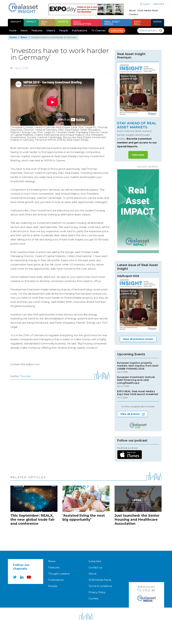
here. (37, 364)
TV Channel (98, 30)
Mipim (157, 21)
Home (12, 30)
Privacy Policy (97, 592)
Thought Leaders (59, 573)
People (63, 30)
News (24, 30)
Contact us (95, 567)
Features (37, 30)
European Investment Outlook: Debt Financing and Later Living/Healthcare (136, 382)
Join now (138, 154)
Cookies (93, 598)
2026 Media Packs (147, 10)
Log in (146, 4)
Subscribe (158, 4)
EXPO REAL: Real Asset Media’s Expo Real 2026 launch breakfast (137, 394)
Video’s (50, 30)
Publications (79, 30)
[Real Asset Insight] (23, 8)
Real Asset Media (112, 22)
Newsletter (82, 22)
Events (63, 21)
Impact (31, 21)
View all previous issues (138, 339)
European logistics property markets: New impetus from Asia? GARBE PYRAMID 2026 (138, 367)
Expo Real (137, 22)
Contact (133, 14)
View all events (130, 414)
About (132, 10)
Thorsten (25, 376)
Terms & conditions (100, 586)
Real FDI (44, 22)
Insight (15, 21)
